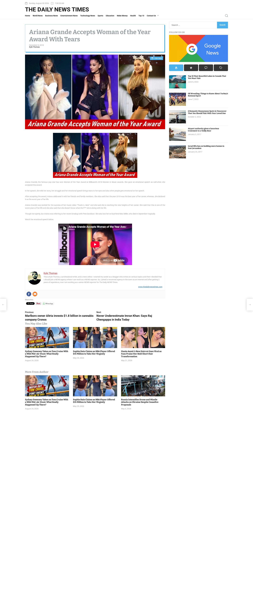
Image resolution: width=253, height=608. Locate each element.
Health (133, 16)
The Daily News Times (57, 9)
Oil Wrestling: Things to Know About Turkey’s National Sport (208, 95)
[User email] (35, 294)
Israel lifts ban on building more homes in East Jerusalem (206, 147)
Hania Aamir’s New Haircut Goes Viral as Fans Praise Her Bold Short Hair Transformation (141, 354)
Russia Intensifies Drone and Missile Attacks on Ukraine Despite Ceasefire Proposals (139, 402)
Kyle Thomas (34, 47)
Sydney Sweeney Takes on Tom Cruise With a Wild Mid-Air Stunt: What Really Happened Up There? (46, 354)
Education (110, 16)
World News (38, 16)
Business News (51, 16)
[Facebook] (28, 294)
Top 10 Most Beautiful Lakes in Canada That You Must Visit (207, 77)
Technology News (87, 16)
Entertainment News (69, 16)
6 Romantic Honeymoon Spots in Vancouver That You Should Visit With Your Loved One (207, 112)
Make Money (122, 16)
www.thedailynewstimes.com (150, 287)
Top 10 (141, 16)
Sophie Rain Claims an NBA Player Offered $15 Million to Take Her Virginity (94, 352)
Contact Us (151, 16)
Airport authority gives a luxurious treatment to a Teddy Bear (203, 130)
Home (27, 16)
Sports (100, 16)
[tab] (176, 68)
